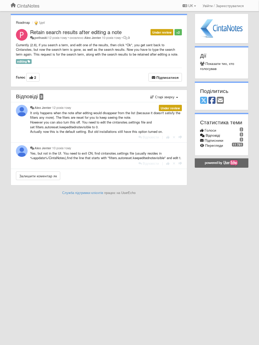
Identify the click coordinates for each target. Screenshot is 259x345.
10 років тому (61, 148)
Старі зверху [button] (165, 96)
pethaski (40, 37)
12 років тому (61, 107)
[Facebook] (211, 100)
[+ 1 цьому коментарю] (167, 137)
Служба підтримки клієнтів (82, 192)
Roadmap (23, 22)
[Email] (220, 100)
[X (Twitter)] (203, 100)
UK (190, 5)
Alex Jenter (92, 37)
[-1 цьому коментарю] (180, 137)
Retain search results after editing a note (76, 32)
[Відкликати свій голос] (174, 137)
